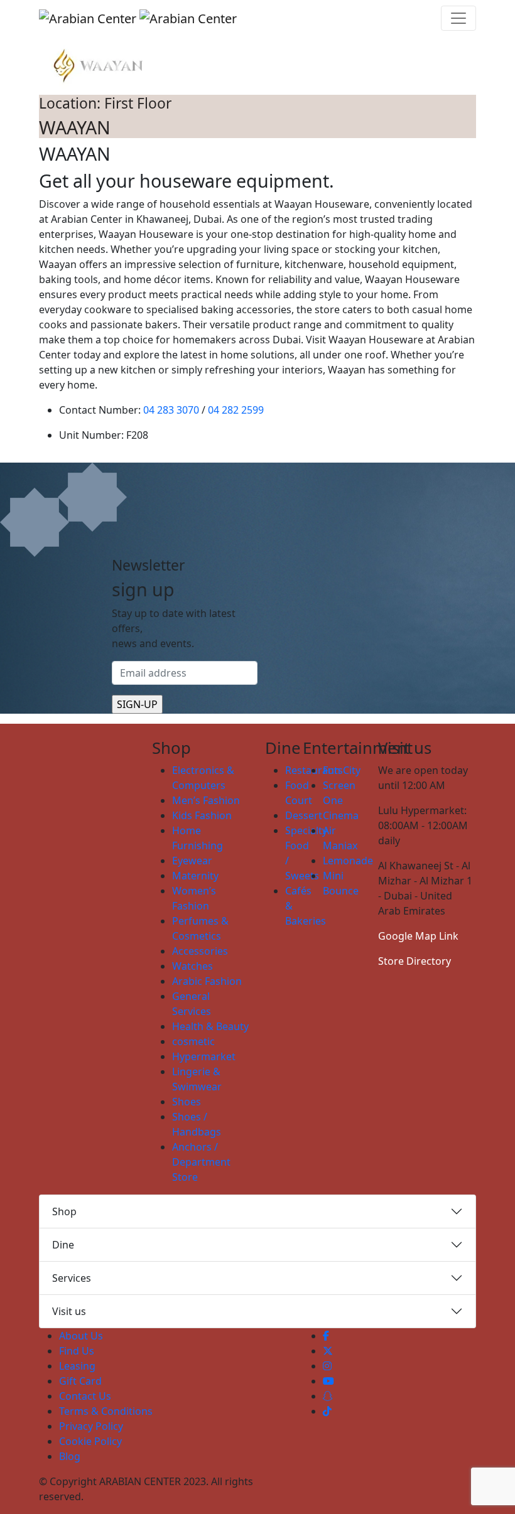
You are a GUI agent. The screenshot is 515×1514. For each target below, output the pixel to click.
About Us (81, 1336)
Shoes (186, 1102)
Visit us (69, 1311)
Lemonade (348, 860)
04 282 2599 (236, 410)
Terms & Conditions (106, 1411)
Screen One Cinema (341, 800)
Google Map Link (418, 936)
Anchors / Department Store (201, 1162)
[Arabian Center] (138, 18)
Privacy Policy (91, 1426)
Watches (192, 966)
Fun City (341, 770)
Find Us (76, 1351)
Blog (69, 1456)
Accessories (200, 951)
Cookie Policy (90, 1441)
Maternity (195, 876)
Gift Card (80, 1381)
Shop (64, 1211)
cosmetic (193, 1041)
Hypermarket (204, 1056)
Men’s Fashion (206, 800)
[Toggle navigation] (458, 18)
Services (71, 1278)
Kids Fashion (202, 815)
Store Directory (414, 961)
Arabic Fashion (207, 981)
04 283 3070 (171, 410)
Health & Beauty (210, 1026)
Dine (63, 1245)
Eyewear (192, 860)
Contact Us (85, 1396)
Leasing (77, 1366)
